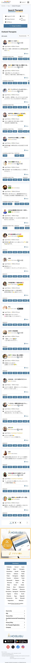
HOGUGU (3, 5)
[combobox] (23, 35)
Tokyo (8, 5)
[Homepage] (6, 2)
